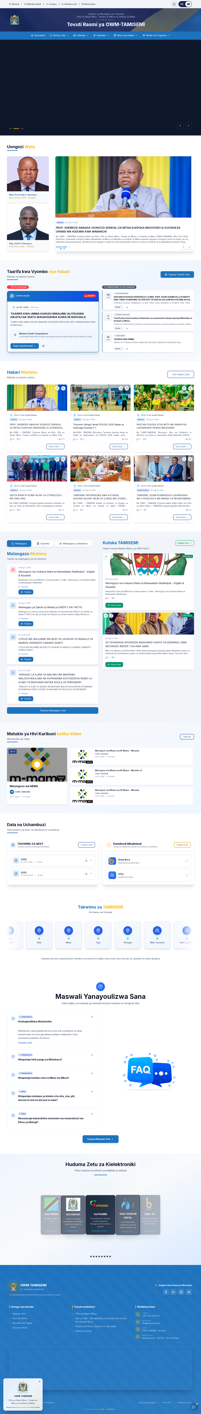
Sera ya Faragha (147, 1399)
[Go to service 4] (99, 1253)
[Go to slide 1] (10, 128)
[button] (52, 1026)
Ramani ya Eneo (184, 1399)
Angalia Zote (183, 539)
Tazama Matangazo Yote (53, 707)
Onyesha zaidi (25, 1039)
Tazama (27, 588)
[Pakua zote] (86, 857)
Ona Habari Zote (180, 371)
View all (186, 733)
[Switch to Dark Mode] (174, 4)
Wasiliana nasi (70, 4)
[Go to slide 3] (22, 128)
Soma (117, 304)
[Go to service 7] (107, 1253)
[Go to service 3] (96, 1253)
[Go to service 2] (93, 1253)
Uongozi (53, 4)
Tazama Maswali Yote (98, 1135)
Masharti (166, 1399)
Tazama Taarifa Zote (179, 271)
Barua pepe (90, 4)
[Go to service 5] (102, 1253)
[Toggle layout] (39, 1380)
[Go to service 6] (104, 1253)
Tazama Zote (87, 841)
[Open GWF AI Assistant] (194, 1407)
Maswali (15, 4)
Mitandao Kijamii (34, 4)
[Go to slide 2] (16, 128)
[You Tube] (189, 1289)
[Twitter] (174, 1289)
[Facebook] (166, 1289)
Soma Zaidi (64, 243)
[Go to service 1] (91, 1253)
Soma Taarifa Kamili (23, 342)
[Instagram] (181, 1289)
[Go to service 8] (110, 1253)
